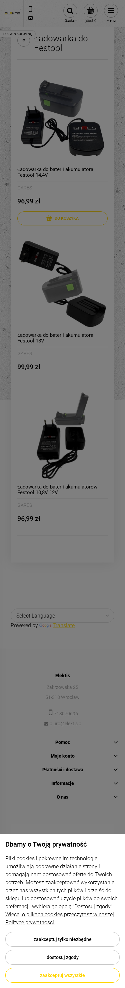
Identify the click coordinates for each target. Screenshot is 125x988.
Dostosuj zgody (63, 957)
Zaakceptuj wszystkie (62, 975)
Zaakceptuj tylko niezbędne (63, 939)
